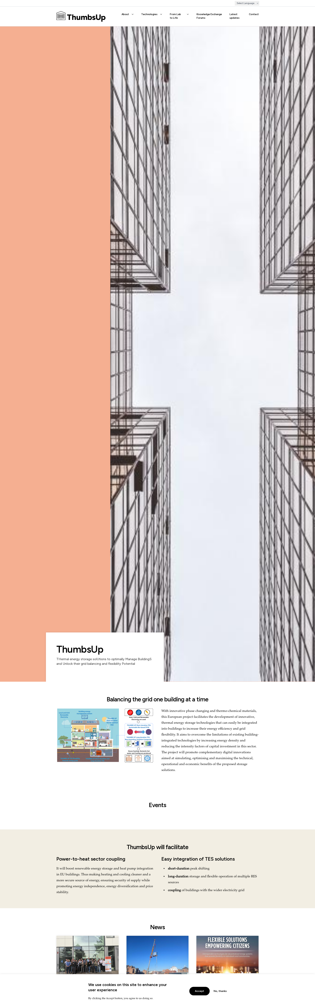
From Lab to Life (175, 16)
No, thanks (220, 991)
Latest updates (234, 16)
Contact (254, 14)
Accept (199, 991)
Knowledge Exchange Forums (209, 16)
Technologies (149, 14)
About (125, 14)
